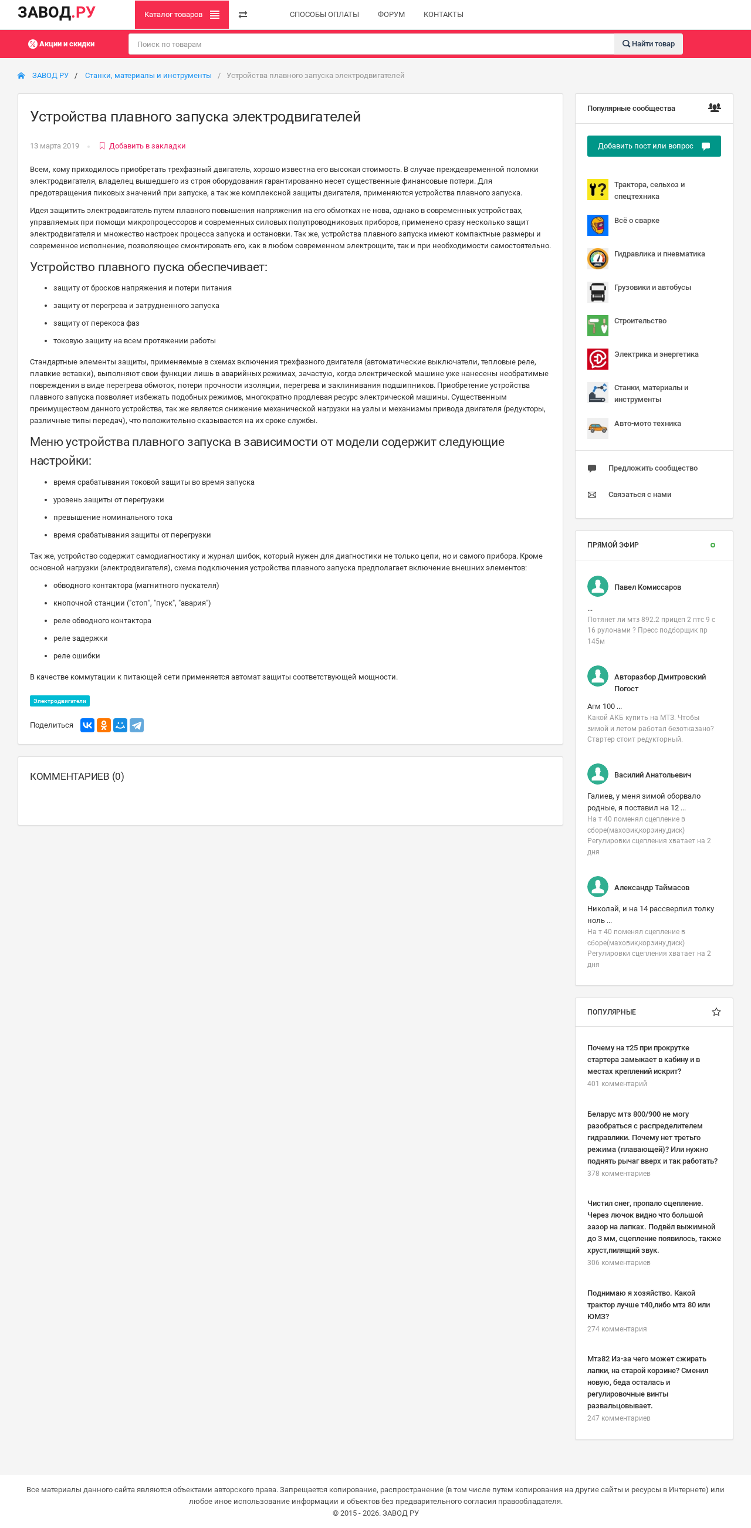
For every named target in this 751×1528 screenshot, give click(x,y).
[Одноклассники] (104, 725)
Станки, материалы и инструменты (148, 75)
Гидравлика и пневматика (659, 253)
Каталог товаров (174, 14)
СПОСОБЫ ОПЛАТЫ (324, 14)
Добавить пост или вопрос (646, 145)
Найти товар (652, 43)
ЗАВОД (57, 12)
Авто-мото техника (647, 423)
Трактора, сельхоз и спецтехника (649, 190)
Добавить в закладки (147, 145)
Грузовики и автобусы (652, 287)
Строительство (640, 320)
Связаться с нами (639, 494)
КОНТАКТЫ (444, 14)
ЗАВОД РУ (50, 75)
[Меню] (243, 15)
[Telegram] (137, 725)
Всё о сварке (636, 220)
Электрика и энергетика (656, 354)
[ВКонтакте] (87, 725)
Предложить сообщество (653, 468)
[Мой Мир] (120, 725)
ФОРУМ (391, 14)
